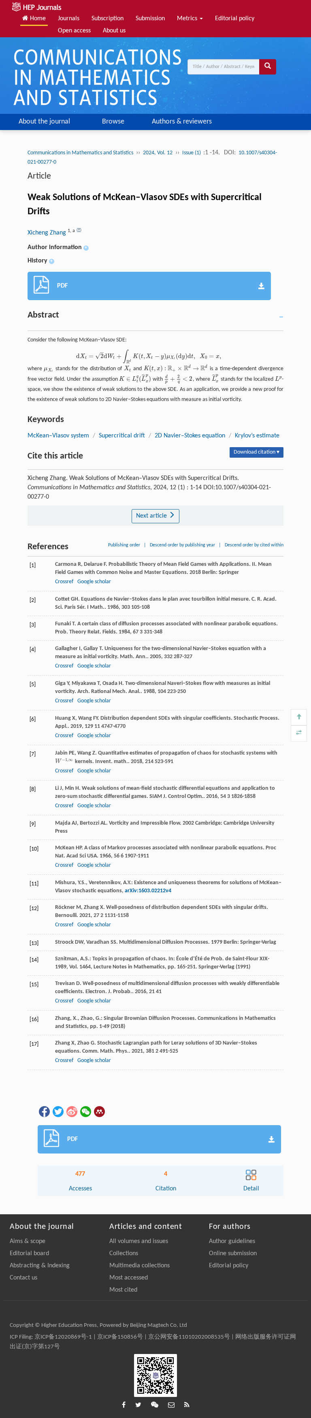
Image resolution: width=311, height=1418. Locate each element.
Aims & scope (27, 1241)
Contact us (23, 1278)
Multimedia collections (139, 1265)
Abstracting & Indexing (40, 1265)
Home (37, 18)
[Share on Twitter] (57, 1111)
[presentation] (149, 356)
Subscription (108, 18)
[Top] (299, 717)
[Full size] (299, 733)
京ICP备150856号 (120, 1337)
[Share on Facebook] (44, 1111)
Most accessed (128, 1278)
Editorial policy (234, 18)
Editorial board (29, 1253)
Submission (150, 18)
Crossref (64, 582)
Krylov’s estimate (257, 436)
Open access (74, 31)
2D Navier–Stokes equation (190, 436)
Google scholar (94, 582)
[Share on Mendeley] (99, 1111)
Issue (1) (192, 153)
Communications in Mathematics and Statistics (80, 153)
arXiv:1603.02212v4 (148, 891)
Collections (123, 1253)
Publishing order (124, 545)
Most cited (123, 1290)
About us (114, 31)
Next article (152, 516)
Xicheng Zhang (48, 233)
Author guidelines (232, 1241)
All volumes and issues (138, 1241)
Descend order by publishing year (182, 545)
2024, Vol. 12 (158, 153)
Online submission (233, 1253)
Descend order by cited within (254, 545)
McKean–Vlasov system (58, 436)
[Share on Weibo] (71, 1111)
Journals (68, 18)
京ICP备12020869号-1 (63, 1337)
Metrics (188, 18)
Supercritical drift (122, 436)
